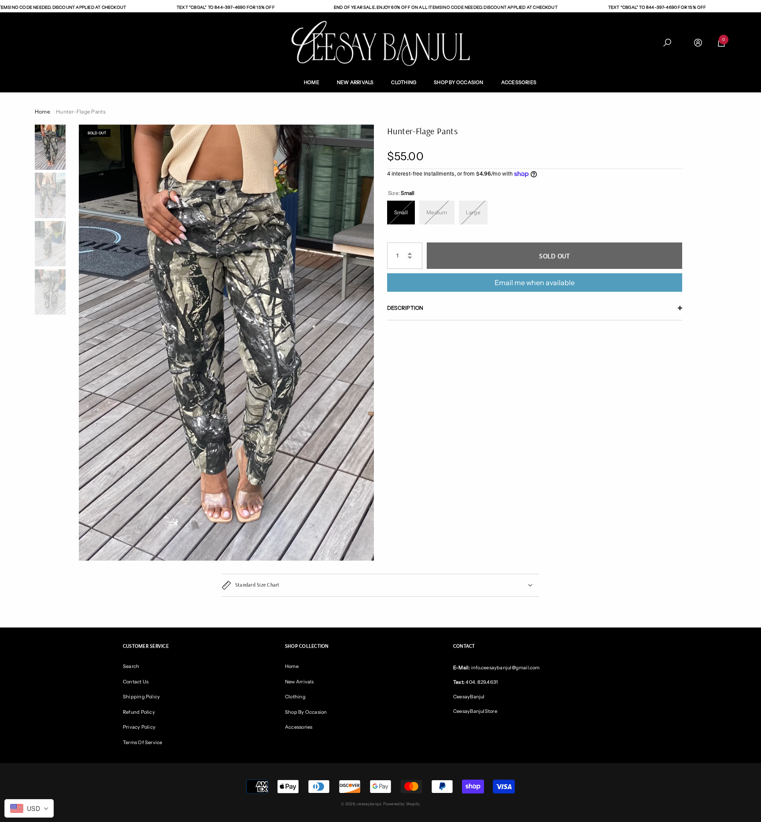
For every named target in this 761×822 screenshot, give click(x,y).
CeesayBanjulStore (475, 711)
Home (42, 111)
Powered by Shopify (401, 803)
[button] (667, 43)
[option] (226, 343)
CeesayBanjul (469, 697)
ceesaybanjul (369, 803)
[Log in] (698, 43)
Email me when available (535, 282)
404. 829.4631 (481, 682)
